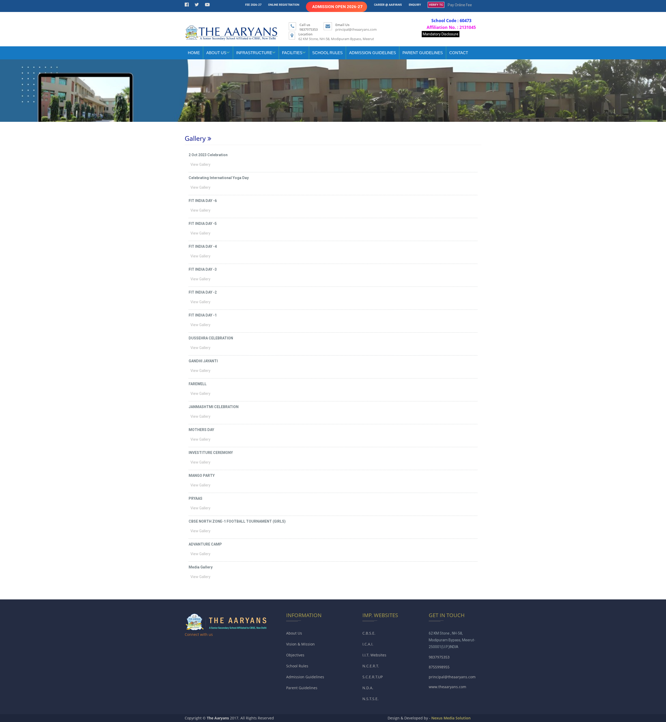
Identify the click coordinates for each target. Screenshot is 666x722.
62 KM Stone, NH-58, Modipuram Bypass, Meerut (336, 38)
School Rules (327, 52)
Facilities (292, 52)
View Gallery (200, 164)
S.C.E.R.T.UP (372, 676)
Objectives (295, 655)
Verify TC (436, 5)
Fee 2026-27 (253, 5)
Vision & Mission (300, 644)
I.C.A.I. (367, 644)
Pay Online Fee (460, 5)
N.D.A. (367, 687)
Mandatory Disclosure (440, 34)
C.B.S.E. (368, 633)
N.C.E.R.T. (370, 665)
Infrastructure (254, 52)
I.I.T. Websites (374, 655)
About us (216, 52)
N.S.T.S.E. (370, 698)
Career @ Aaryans (388, 5)
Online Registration (283, 5)
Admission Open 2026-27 (337, 6)
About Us (294, 633)
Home (194, 52)
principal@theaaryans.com (356, 29)
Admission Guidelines (372, 52)
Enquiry (415, 5)
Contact (458, 52)
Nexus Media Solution (451, 717)
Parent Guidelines (422, 52)
